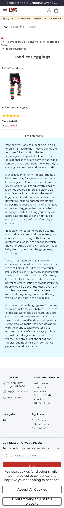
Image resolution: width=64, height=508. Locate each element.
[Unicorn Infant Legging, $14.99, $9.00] (16, 86)
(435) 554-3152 (14, 397)
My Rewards (39, 427)
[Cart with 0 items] (56, 10)
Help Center (41, 383)
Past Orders (39, 420)
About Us (39, 399)
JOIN (32, 466)
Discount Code (42, 395)
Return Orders (40, 424)
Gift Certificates (43, 403)
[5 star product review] (11, 116)
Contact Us (40, 387)
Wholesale (40, 391)
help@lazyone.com (18, 391)
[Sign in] (49, 10)
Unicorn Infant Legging (15, 107)
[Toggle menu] (5, 11)
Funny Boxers (24, 18)
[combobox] (35, 26)
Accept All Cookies (32, 489)
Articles (7, 420)
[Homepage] (2, 38)
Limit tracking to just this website (32, 501)
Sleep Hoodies (40, 18)
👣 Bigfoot (8, 18)
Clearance (56, 18)
